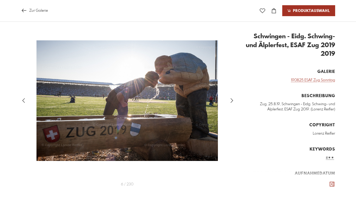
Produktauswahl (311, 11)
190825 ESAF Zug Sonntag (313, 80)
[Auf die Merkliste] (262, 10)
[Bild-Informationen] (332, 184)
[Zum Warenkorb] (274, 10)
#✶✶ (330, 158)
